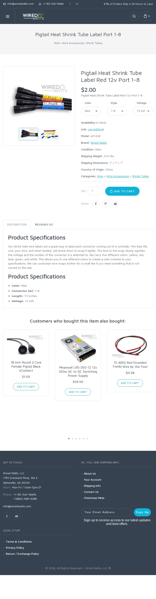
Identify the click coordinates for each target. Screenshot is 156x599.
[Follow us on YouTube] (77, 4)
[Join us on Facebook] (70, 4)
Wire (57, 43)
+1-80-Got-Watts (52, 3)
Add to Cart (124, 191)
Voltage (141, 103)
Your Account (92, 479)
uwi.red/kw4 (96, 129)
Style (114, 103)
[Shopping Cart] (147, 16)
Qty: (84, 190)
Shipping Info (92, 485)
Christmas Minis (94, 498)
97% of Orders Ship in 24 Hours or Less (128, 3)
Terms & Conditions (19, 541)
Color (88, 103)
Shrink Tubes (94, 43)
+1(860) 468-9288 (25, 498)
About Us (90, 473)
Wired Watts (99, 142)
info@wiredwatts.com (20, 3)
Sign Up (142, 512)
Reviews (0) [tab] (44, 224)
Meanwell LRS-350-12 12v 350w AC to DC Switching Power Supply (78, 371)
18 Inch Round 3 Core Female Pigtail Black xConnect (26, 366)
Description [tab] (17, 224)
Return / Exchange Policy (22, 553)
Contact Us (91, 491)
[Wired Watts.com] (30, 16)
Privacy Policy (15, 547)
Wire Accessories (73, 43)
